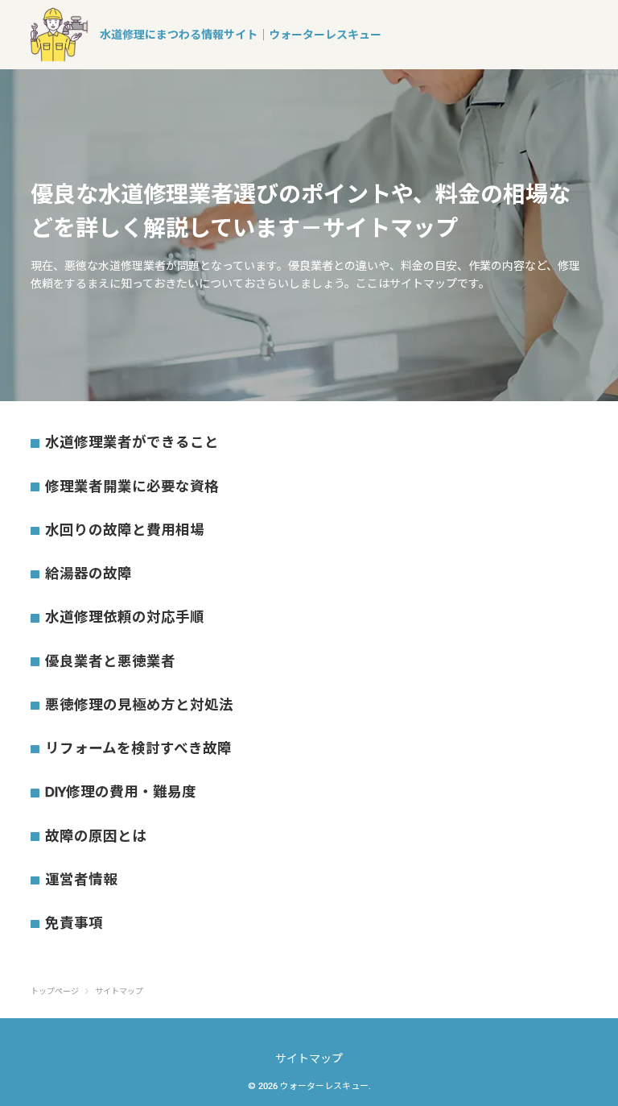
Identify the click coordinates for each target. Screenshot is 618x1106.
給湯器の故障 (88, 573)
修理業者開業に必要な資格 (132, 486)
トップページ (55, 992)
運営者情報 (81, 879)
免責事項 (74, 923)
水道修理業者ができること (132, 442)
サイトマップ (309, 1058)
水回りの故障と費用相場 (124, 530)
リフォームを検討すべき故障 (138, 748)
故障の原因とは (95, 836)
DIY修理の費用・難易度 (120, 792)
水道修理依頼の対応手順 (124, 617)
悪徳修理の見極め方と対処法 (139, 705)
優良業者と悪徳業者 (110, 661)
